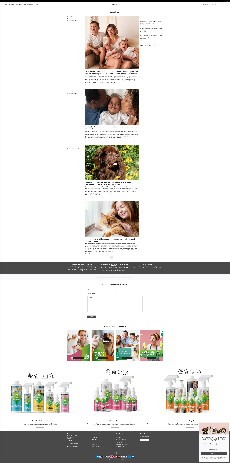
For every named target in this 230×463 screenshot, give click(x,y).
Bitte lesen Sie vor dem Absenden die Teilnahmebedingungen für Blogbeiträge (115, 276)
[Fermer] (226, 424)
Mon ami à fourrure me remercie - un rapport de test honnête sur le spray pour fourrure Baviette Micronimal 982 (151, 37)
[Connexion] (215, 4)
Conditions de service (117, 313)
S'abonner (144, 439)
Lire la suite (87, 84)
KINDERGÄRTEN (127, 357)
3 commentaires (70, 204)
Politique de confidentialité (106, 313)
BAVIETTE (115, 4)
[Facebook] (222, 1)
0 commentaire (70, 18)
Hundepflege (79, 148)
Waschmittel (74, 20)
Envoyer (91, 316)
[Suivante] (117, 257)
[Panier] (224, 4)
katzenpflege (78, 357)
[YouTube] (227, 1)
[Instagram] (225, 1)
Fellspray (74, 148)
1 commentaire (70, 91)
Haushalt (151, 357)
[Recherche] (213, 4)
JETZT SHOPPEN (40, 427)
